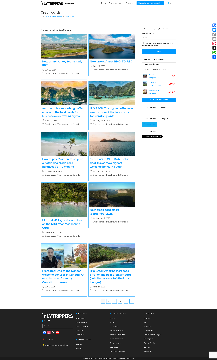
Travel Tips (79, 330)
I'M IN (159, 51)
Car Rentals (114, 326)
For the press (148, 339)
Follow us (150, 124)
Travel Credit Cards (116, 339)
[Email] (214, 39)
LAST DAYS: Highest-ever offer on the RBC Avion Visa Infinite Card (62, 224)
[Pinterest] (214, 43)
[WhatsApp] (214, 52)
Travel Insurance (115, 343)
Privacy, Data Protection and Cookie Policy (123, 358)
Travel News (80, 335)
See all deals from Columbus (159, 100)
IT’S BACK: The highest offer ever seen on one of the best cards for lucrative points (111, 112)
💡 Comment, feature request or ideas (55, 345)
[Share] (214, 57)
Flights (112, 318)
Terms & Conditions (105, 358)
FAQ (145, 322)
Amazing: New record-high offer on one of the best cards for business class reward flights (63, 112)
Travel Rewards (81, 322)
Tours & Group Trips (116, 330)
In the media (148, 330)
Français (79, 344)
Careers (147, 347)
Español (78, 348)
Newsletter (148, 326)
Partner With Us (149, 343)
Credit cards (69, 17)
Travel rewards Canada (69, 73)
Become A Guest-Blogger (152, 335)
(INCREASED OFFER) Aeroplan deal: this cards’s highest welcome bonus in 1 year (109, 163)
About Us (147, 318)
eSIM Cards (114, 347)
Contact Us (147, 351)
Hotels (112, 322)
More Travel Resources (117, 351)
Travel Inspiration (82, 326)
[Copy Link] (214, 34)
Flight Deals (80, 318)
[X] (214, 48)
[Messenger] (214, 30)
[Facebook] (214, 25)
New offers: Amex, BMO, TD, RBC (111, 61)
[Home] (41, 17)
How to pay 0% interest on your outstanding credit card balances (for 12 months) (62, 163)
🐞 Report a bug (47, 339)
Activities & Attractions (117, 335)
